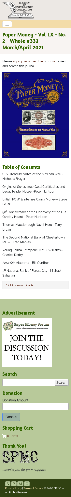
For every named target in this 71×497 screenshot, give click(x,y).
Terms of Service (33, 488)
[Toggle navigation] (7, 24)
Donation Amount (15, 400)
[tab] (35, 285)
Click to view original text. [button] (21, 285)
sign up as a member (28, 61)
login (51, 61)
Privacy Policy (13, 488)
